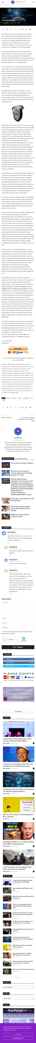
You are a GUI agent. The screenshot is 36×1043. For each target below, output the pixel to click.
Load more (18, 977)
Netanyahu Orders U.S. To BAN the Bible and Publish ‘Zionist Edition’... (18, 843)
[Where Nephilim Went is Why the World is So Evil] (7, 931)
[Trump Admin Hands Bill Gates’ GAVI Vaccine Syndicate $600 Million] (18, 729)
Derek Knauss (6, 818)
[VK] (26, 29)
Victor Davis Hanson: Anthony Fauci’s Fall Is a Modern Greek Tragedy (20, 508)
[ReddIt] (18, 29)
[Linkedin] (22, 29)
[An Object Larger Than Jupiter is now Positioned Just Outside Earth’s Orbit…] (7, 923)
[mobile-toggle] (3, 2)
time (32, 398)
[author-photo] (18, 435)
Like (32, 659)
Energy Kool (6, 22)
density (8, 398)
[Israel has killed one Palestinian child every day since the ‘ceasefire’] (18, 857)
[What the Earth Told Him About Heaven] (7, 971)
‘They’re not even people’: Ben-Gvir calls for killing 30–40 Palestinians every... (18, 765)
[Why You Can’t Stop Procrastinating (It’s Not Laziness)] (18, 804)
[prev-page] (3, 523)
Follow (31, 662)
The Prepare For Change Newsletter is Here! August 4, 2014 (26, 419)
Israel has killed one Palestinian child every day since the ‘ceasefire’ (17, 868)
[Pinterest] (11, 29)
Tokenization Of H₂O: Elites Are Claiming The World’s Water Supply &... (18, 790)
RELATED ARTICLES (8, 458)
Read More (18, 711)
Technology (8, 6)
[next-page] (5, 523)
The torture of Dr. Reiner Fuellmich (22, 463)
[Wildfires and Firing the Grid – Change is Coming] (6, 516)
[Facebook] (3, 29)
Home (2, 6)
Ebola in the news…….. (7, 417)
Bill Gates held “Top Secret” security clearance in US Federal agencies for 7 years (21, 473)
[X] (7, 29)
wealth (3, 400)
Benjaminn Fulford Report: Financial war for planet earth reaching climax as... (22, 914)
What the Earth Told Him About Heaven (23, 969)
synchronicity (26, 398)
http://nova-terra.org (18, 440)
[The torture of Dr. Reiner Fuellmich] (6, 465)
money (19, 398)
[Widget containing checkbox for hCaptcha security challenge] (14, 639)
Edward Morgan (6, 743)
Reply (9, 542)
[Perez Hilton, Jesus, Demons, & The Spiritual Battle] (6, 500)
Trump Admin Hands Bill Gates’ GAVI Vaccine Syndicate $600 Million (17, 740)
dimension (14, 398)
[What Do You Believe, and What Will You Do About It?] (7, 898)
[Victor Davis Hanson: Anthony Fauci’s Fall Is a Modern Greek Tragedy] (6, 508)
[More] (30, 29)
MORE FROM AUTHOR (21, 458)
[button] (33, 2)
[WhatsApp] (15, 29)
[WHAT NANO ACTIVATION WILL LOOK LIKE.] (7, 890)
